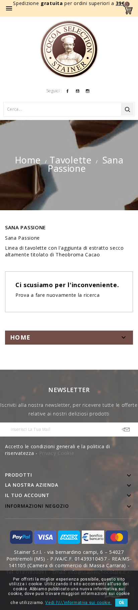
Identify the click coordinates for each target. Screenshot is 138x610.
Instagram (87, 90)
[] (127, 109)
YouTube (77, 90)
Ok (121, 602)
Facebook (67, 90)
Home (20, 337)
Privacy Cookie (56, 453)
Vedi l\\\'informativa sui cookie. (78, 602)
